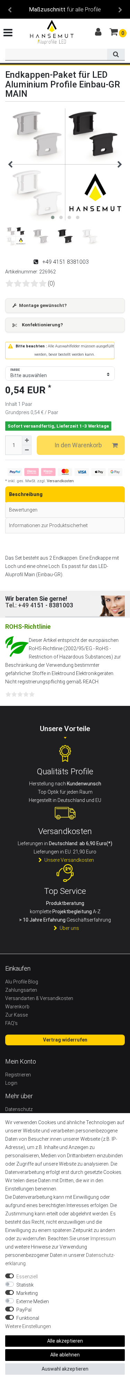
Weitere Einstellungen (28, 1326)
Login (11, 1083)
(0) (51, 283)
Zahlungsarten (21, 990)
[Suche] (116, 54)
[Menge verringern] (27, 450)
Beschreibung (26, 494)
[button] (9, 9)
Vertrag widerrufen (65, 1040)
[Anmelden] (99, 32)
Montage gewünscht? (43, 305)
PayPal (24, 1310)
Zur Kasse (16, 1015)
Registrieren (18, 1074)
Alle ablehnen (65, 1354)
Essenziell (27, 1276)
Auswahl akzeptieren (65, 1369)
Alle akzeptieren (65, 1341)
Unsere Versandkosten (69, 860)
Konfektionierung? (42, 324)
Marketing (27, 1293)
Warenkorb (17, 1006)
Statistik (25, 1285)
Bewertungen (23, 510)
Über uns (69, 928)
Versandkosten (60, 481)
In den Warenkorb (78, 445)
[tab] (65, 494)
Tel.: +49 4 (19, 605)
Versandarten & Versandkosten (39, 998)
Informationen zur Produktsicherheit (48, 525)
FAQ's (11, 1023)
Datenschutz (19, 1109)
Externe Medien (32, 1301)
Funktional (27, 1318)
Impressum (103, 1238)
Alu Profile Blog (21, 981)
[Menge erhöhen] (27, 440)
